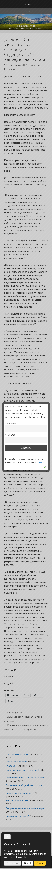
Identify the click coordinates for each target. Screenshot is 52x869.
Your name (10, 423)
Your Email (10, 434)
